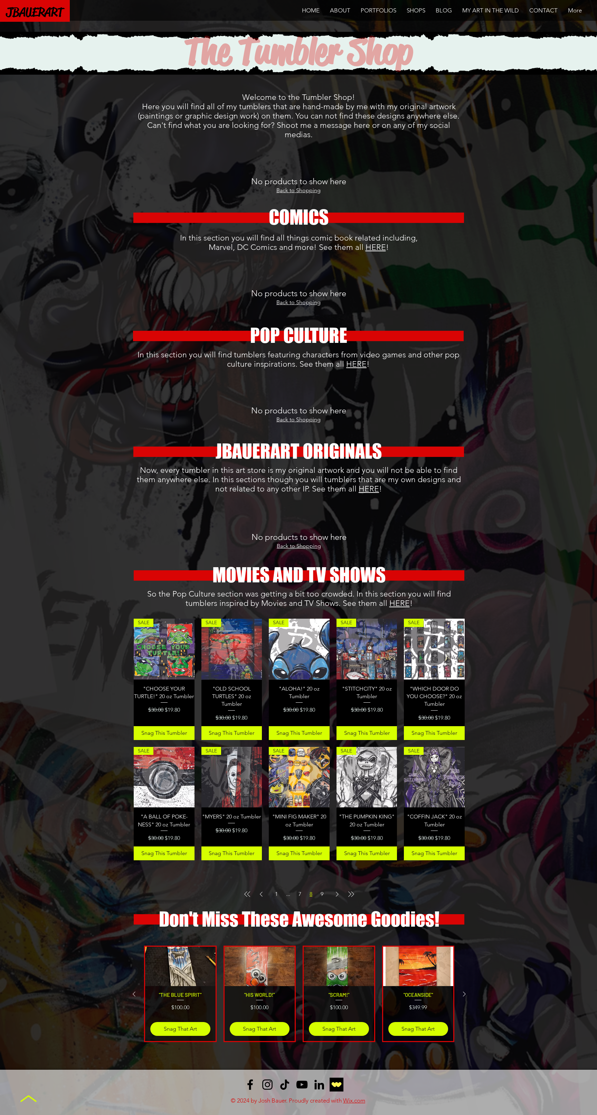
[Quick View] (180, 966)
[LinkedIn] (319, 1084)
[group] (299, 993)
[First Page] (247, 894)
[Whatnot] (336, 1084)
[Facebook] (250, 1084)
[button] (378, 10)
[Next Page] (337, 894)
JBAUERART (34, 12)
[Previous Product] (134, 994)
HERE (376, 247)
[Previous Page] (261, 894)
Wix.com (354, 1100)
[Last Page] (351, 894)
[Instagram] (267, 1084)
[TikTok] (285, 1084)
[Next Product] (464, 994)
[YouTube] (302, 1084)
